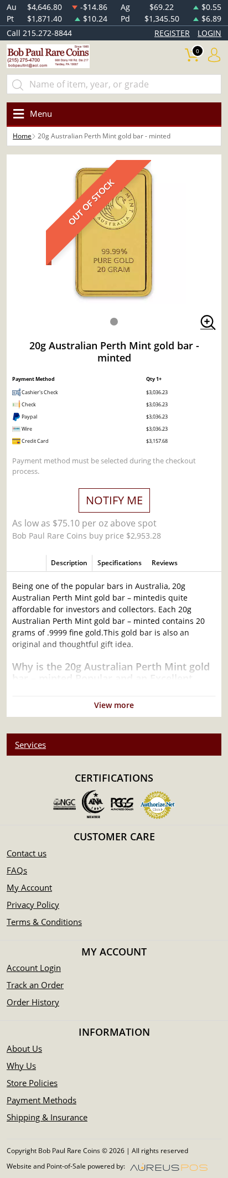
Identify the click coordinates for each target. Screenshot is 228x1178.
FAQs (17, 870)
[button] (114, 322)
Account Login (34, 967)
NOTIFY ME (114, 500)
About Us (24, 1048)
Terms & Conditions (44, 921)
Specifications (119, 562)
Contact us (26, 853)
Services (30, 744)
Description (69, 562)
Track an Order (35, 984)
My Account (29, 887)
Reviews (165, 562)
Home (22, 136)
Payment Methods (41, 1099)
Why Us (21, 1065)
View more (114, 705)
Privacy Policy (33, 904)
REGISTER (172, 33)
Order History (33, 1002)
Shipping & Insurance (47, 1117)
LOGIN (209, 33)
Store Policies (32, 1082)
